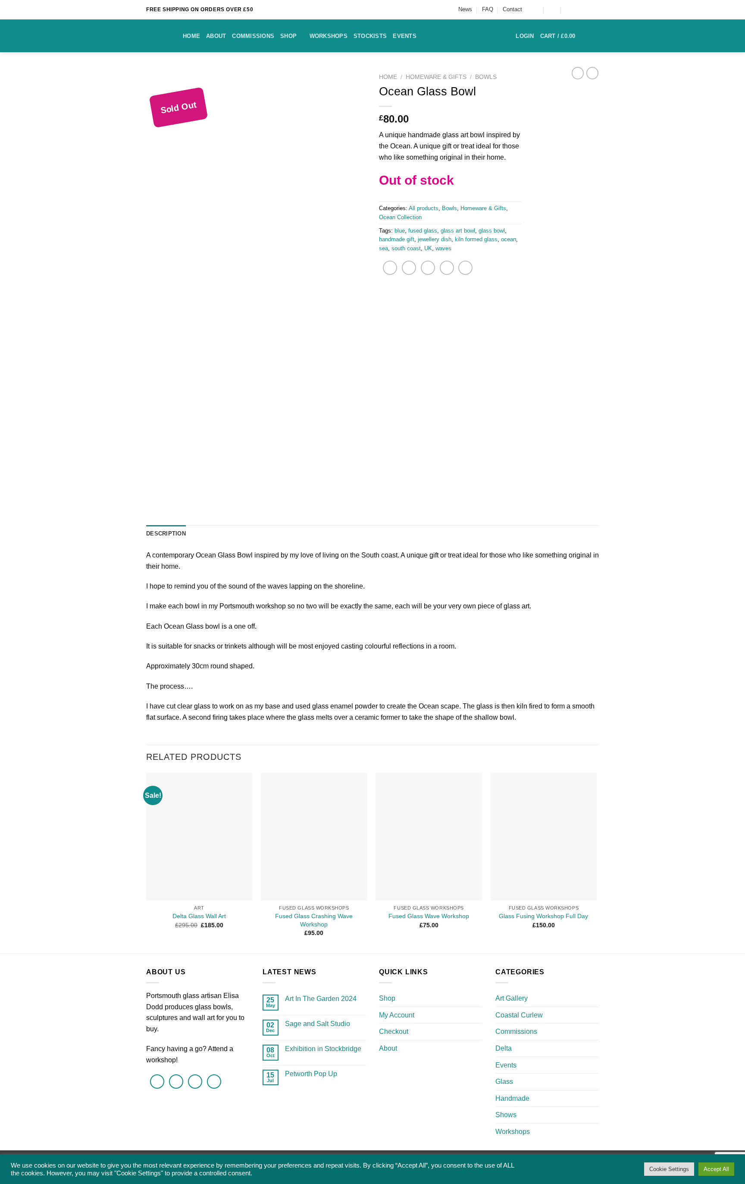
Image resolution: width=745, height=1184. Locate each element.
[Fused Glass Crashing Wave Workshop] (314, 837)
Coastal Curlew (519, 1015)
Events (404, 36)
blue (399, 230)
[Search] (595, 36)
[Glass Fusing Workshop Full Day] (544, 837)
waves (443, 248)
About (216, 36)
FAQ (487, 9)
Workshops (328, 36)
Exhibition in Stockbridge (323, 1048)
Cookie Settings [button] (669, 1169)
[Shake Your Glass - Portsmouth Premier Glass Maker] (158, 35)
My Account (396, 1015)
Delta (503, 1048)
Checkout (393, 1031)
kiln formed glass (476, 239)
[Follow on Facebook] (584, 9)
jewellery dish (434, 239)
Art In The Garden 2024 (321, 998)
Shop (288, 36)
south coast (406, 248)
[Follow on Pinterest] (214, 1081)
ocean (508, 239)
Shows (505, 1114)
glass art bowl (458, 230)
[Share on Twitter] (409, 268)
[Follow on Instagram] (594, 9)
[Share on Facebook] (390, 268)
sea (383, 248)
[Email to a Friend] (428, 268)
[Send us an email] (195, 1081)
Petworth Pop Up (311, 1073)
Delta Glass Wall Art (199, 916)
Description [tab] (166, 533)
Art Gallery (511, 998)
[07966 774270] (569, 9)
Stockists (370, 36)
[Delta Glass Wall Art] (199, 837)
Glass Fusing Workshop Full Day (543, 916)
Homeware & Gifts (436, 77)
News (465, 9)
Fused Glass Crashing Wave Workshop (314, 920)
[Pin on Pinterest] (447, 268)
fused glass (422, 230)
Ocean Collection (400, 217)
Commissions (253, 36)
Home (191, 36)
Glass (504, 1081)
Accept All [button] (716, 1169)
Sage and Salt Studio (317, 1023)
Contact (512, 9)
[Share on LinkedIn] (465, 268)
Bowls (486, 77)
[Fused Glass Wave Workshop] (429, 837)
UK (428, 248)
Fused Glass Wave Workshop (428, 916)
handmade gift (396, 239)
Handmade (512, 1098)
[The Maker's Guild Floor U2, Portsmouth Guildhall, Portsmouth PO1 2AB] (535, 9)
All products (423, 208)
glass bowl (492, 230)
